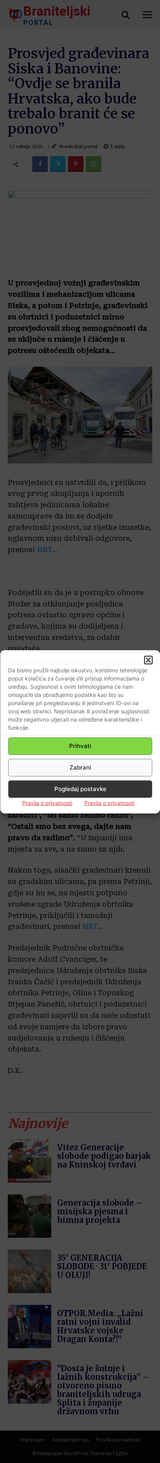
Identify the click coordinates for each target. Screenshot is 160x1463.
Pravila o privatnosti (47, 802)
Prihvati (80, 746)
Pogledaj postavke (80, 789)
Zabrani (80, 767)
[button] (148, 660)
